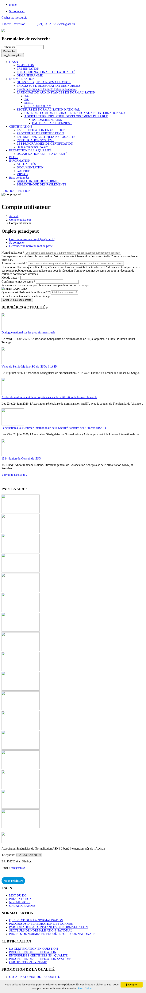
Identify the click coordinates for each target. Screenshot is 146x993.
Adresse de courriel (14, 263)
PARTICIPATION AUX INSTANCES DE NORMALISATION (56, 92)
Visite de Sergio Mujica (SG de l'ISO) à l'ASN (29, 366)
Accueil (13, 216)
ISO (26, 95)
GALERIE (23, 170)
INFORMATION (19, 160)
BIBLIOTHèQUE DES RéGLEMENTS (41, 184)
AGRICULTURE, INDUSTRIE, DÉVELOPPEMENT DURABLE (66, 116)
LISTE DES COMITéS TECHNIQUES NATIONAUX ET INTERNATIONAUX (74, 112)
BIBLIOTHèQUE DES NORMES (38, 181)
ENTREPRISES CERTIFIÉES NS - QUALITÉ (46, 136)
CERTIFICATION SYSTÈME (35, 140)
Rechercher (9, 47)
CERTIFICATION (20, 126)
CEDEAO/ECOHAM (37, 106)
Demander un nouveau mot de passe (31, 246)
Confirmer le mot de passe (18, 281)
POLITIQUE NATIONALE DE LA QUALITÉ (46, 72)
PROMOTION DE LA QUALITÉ (30, 150)
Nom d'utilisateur (13, 252)
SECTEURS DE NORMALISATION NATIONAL (48, 109)
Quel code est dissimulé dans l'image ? (26, 292)
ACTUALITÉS (26, 164)
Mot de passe (11, 277)
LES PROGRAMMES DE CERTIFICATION (45, 143)
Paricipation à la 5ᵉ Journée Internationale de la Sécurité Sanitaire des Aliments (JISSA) (54, 427)
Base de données (19, 177)
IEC (26, 99)
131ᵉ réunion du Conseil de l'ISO (21, 458)
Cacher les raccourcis (14, 17)
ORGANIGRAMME (30, 75)
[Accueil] (3, 30)
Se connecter (17, 11)
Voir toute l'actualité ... (15, 474)
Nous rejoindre (13, 880)
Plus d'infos (85, 988)
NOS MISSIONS (19, 902)
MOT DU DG (25, 65)
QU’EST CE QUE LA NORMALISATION (44, 82)
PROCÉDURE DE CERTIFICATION (40, 133)
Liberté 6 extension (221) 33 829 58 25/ (31, 24)
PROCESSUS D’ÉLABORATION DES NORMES (48, 85)
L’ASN (13, 61)
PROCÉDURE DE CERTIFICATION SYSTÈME (40, 958)
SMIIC (28, 102)
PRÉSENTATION (28, 68)
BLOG (13, 157)
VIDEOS (22, 174)
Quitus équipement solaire (32, 147)
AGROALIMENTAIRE (47, 119)
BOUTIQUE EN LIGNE (17, 190)
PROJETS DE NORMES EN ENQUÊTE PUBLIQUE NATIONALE (52, 933)
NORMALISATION (22, 78)
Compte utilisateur (20, 219)
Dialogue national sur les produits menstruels (28, 332)
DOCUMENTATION (30, 167)
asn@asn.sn (68, 24)
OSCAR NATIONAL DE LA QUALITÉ (42, 153)
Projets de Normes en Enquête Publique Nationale (47, 89)
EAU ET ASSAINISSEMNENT (52, 123)
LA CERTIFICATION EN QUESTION (41, 130)
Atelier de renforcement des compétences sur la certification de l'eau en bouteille (49, 397)
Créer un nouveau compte (32, 239)
